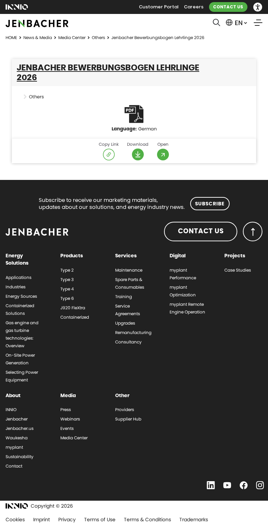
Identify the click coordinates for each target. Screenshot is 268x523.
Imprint (41, 519)
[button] (257, 7)
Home (11, 37)
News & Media (37, 37)
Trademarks (193, 519)
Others (98, 37)
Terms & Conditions (147, 519)
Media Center (71, 37)
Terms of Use (100, 519)
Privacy (67, 519)
